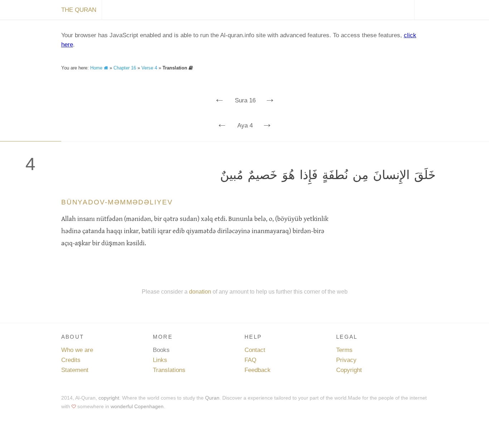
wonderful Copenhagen (137, 406)
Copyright (349, 370)
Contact (255, 350)
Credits (71, 360)
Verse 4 (149, 68)
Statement (74, 370)
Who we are (77, 350)
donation (200, 291)
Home (97, 68)
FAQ (250, 360)
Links (160, 360)
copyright (108, 398)
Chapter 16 (124, 68)
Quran (212, 398)
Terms (344, 350)
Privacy (346, 360)
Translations (169, 370)
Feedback (258, 370)
